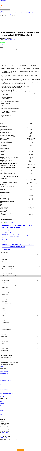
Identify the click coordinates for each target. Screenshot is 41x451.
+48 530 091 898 (5, 434)
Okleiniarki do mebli (4, 375)
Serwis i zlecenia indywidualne (6, 395)
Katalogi (1, 405)
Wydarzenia (2, 407)
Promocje (2, 403)
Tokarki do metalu (19, 12)
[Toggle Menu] (1, 5)
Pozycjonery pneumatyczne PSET (7, 393)
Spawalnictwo (3, 384)
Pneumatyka (2, 391)
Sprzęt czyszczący (4, 389)
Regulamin (2, 410)
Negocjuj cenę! (2, 42)
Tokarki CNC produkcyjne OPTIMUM (12, 14)
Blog (1, 414)
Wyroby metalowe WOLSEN (5, 380)
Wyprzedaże (2, 396)
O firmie (1, 401)
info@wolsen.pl (3, 2)
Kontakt (1, 416)
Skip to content (3, 0)
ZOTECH (1, 382)
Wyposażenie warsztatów (5, 386)
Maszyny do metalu (11, 12)
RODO (1, 412)
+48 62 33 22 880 (5, 432)
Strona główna (3, 12)
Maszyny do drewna (4, 373)
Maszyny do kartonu (4, 378)
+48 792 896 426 (3, 437)
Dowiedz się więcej (6, 229)
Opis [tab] (3, 44)
